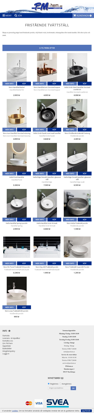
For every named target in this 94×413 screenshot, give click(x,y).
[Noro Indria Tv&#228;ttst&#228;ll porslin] (77, 203)
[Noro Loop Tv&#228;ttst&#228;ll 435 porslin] (16, 291)
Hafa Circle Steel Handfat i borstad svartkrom (77, 88)
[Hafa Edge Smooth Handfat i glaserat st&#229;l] (47, 157)
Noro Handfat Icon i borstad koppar (47, 87)
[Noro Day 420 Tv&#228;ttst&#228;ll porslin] (47, 247)
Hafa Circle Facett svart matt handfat (46, 133)
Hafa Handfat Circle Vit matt (47, 223)
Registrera (54, 384)
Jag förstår (86, 411)
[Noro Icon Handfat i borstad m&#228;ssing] (16, 113)
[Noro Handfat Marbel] (16, 67)
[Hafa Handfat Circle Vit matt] (47, 203)
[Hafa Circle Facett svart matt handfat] (47, 113)
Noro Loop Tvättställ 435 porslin (16, 311)
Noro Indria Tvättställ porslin (77, 223)
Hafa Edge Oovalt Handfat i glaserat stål (77, 178)
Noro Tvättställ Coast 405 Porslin (77, 267)
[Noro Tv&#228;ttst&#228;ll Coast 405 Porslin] (77, 247)
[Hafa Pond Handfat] (16, 157)
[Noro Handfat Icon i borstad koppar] (47, 67)
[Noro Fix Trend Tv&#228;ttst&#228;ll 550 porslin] (16, 247)
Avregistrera (66, 384)
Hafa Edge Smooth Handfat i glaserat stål (47, 178)
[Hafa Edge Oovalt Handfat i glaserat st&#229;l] (77, 157)
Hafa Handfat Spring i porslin (16, 223)
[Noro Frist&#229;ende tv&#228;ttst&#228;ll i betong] (77, 113)
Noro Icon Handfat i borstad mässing (16, 133)
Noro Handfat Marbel (17, 87)
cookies (15, 411)
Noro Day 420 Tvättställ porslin (47, 267)
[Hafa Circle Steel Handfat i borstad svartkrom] (77, 67)
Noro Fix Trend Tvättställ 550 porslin (17, 267)
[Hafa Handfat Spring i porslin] (16, 203)
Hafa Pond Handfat (16, 177)
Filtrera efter (48, 48)
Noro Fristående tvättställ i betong (77, 133)
